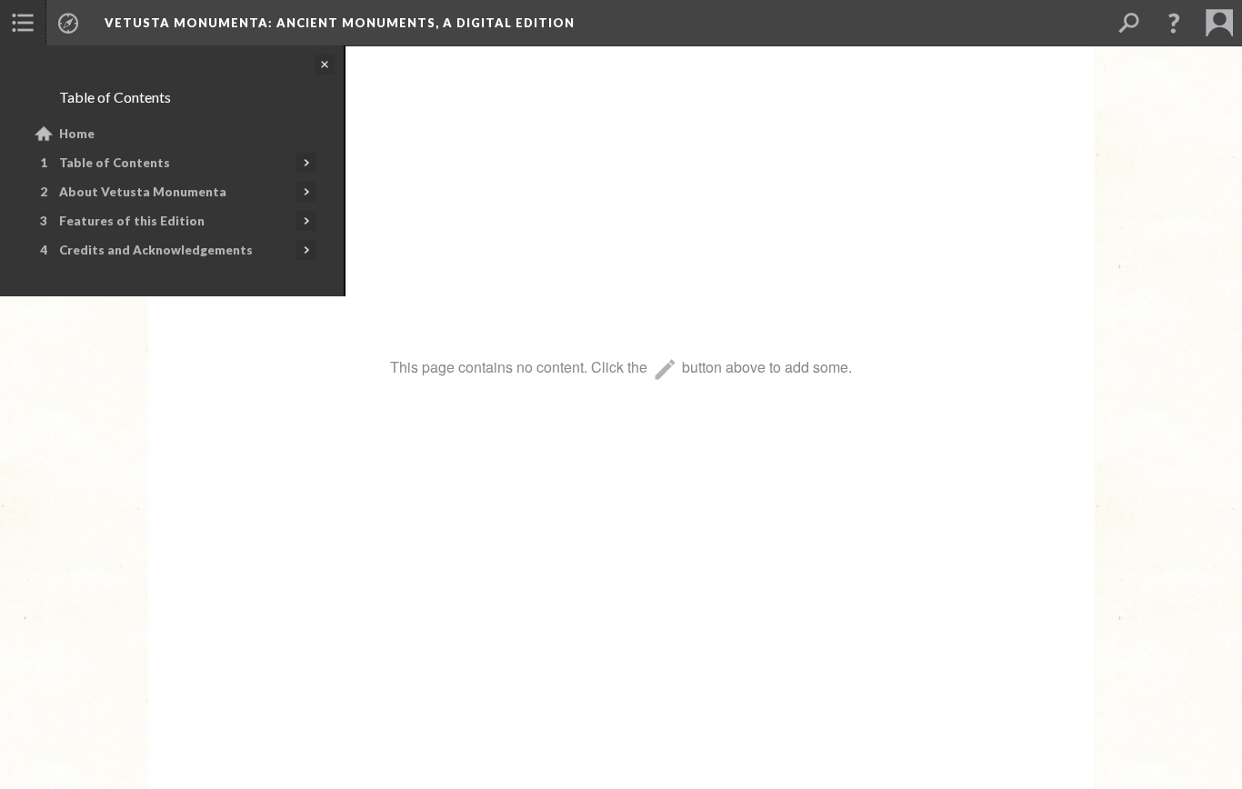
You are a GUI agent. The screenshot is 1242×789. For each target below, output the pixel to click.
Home (77, 133)
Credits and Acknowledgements (156, 250)
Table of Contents (114, 162)
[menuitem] (22, 22)
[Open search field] (1128, 22)
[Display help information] (1174, 22)
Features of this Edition (132, 221)
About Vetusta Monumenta (142, 192)
